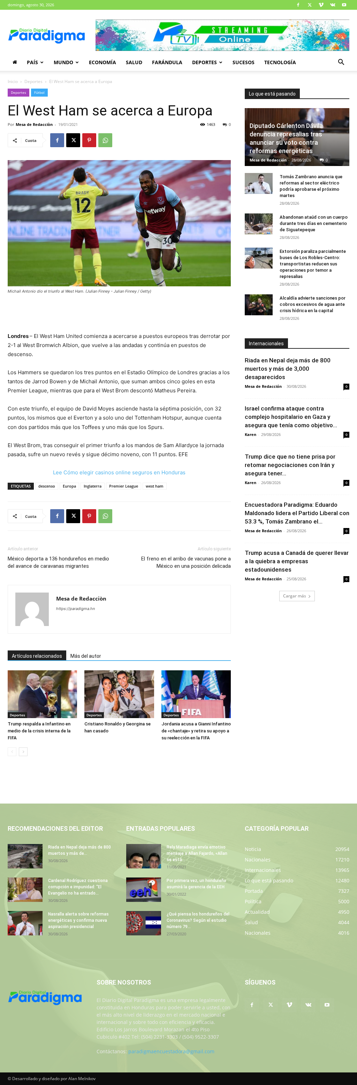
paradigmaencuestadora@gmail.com (171, 1051)
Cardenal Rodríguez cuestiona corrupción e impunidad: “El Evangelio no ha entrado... (78, 887)
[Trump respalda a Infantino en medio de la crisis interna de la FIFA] (42, 694)
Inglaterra (92, 486)
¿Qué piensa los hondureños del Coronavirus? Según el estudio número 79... (198, 920)
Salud (134, 62)
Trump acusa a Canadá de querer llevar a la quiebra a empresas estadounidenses (297, 561)
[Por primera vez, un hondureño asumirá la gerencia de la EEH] (143, 889)
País (32, 62)
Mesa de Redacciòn (34, 124)
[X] (309, 5)
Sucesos (244, 62)
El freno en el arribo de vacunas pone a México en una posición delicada (186, 562)
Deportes (204, 62)
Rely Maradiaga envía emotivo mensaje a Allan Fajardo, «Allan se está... (197, 853)
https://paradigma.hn (75, 608)
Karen (250, 434)
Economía (102, 62)
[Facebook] (298, 5)
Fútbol (39, 92)
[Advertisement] (119, 313)
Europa (69, 486)
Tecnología (280, 62)
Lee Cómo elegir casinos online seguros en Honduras (119, 472)
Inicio (13, 81)
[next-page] (23, 751)
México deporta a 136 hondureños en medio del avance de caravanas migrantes (58, 562)
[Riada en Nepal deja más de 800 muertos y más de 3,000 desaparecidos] (25, 856)
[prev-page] (12, 751)
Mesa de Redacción (268, 160)
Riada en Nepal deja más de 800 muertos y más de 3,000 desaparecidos (288, 368)
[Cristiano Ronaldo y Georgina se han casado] (119, 694)
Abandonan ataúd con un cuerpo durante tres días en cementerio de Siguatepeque (314, 223)
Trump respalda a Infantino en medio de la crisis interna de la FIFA (39, 730)
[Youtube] (344, 5)
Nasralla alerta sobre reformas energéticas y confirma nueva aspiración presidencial (78, 920)
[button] (341, 63)
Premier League (123, 486)
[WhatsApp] (105, 140)
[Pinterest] (89, 140)
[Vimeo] (321, 5)
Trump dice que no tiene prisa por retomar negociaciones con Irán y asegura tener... (290, 465)
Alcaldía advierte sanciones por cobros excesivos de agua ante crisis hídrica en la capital (312, 304)
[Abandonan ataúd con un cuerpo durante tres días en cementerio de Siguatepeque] (259, 223)
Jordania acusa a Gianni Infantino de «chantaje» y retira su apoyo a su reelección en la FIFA (196, 730)
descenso (46, 486)
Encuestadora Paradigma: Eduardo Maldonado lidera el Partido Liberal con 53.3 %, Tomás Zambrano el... (297, 513)
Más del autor (85, 656)
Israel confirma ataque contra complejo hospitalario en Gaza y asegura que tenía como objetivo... (291, 417)
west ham (155, 486)
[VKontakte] (332, 5)
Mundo (63, 62)
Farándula (167, 62)
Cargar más (294, 596)
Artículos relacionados (37, 656)
